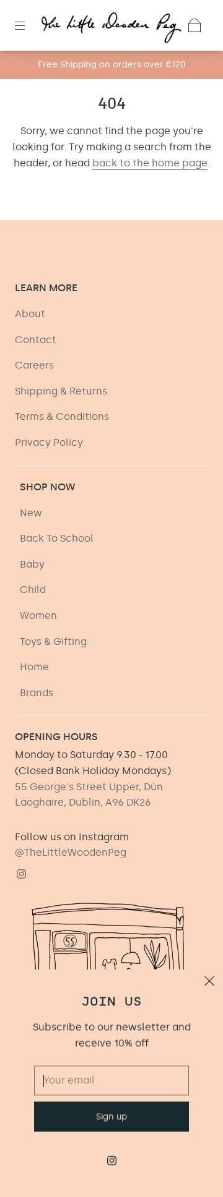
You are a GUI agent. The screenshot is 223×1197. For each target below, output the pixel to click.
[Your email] (111, 1064)
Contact (35, 340)
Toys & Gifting (53, 641)
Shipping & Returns (61, 391)
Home (34, 667)
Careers (34, 365)
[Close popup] (209, 966)
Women (38, 615)
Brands (36, 693)
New (31, 513)
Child (33, 589)
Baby (32, 564)
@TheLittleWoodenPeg (70, 852)
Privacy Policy (49, 442)
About (30, 314)
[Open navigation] (28, 25)
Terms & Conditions (62, 416)
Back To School (57, 538)
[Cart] (194, 25)
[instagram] (21, 874)
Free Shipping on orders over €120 (112, 64)
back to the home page (150, 163)
